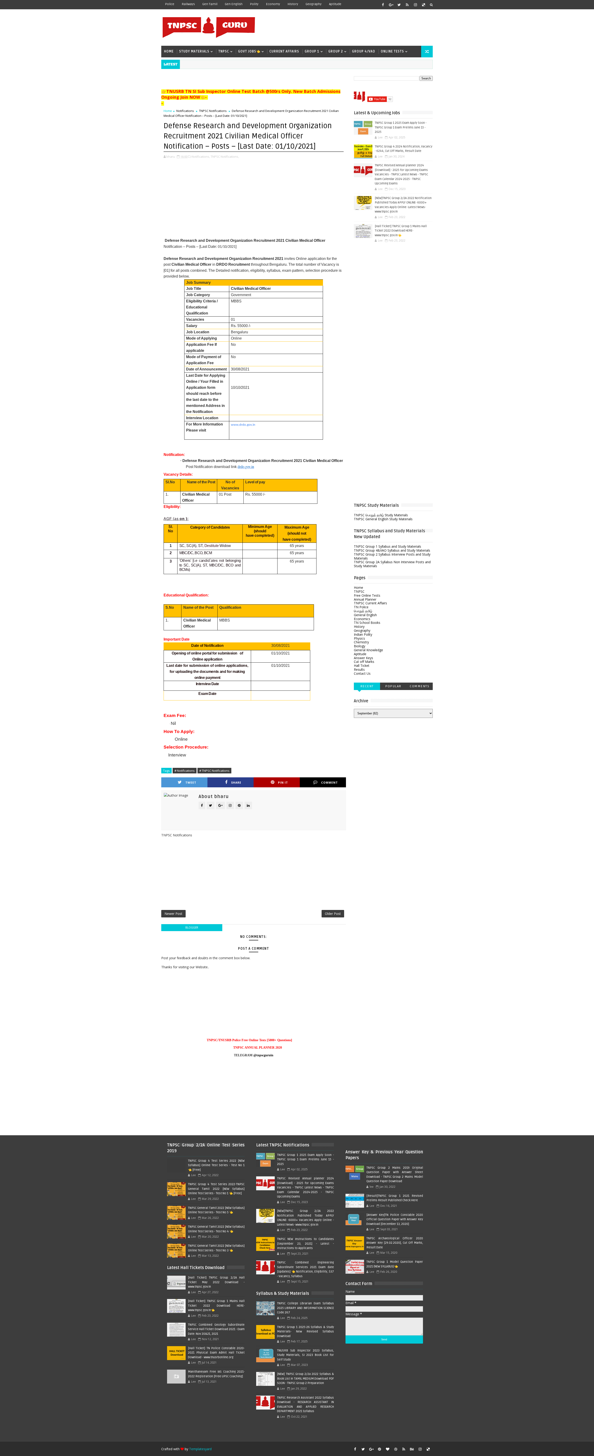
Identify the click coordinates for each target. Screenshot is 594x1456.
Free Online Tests (367, 595)
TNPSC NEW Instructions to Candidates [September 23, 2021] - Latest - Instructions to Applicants (305, 1243)
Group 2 (335, 51)
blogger (191, 927)
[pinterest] (379, 1449)
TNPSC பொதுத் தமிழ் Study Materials (381, 515)
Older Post (333, 913)
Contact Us (362, 673)
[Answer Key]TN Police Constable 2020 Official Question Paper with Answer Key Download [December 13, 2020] (394, 1219)
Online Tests (392, 51)
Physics (359, 638)
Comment (329, 783)
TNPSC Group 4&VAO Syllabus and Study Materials (392, 550)
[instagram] (415, 4)
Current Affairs (284, 51)
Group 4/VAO (363, 51)
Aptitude (335, 4)
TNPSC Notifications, (225, 156)
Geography (314, 4)
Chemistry (361, 642)
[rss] (407, 4)
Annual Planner (365, 599)
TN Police (361, 607)
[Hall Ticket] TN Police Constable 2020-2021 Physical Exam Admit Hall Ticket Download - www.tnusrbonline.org (216, 1352)
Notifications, (201, 156)
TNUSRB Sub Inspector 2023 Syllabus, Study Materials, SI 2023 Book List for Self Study (305, 1355)
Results (359, 669)
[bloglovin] (387, 1449)
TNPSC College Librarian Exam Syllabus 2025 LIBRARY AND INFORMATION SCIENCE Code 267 (305, 1308)
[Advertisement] (347, 27)
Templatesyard (200, 1449)
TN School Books (367, 622)
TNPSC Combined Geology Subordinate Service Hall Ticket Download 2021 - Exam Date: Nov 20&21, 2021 (216, 1329)
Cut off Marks (364, 661)
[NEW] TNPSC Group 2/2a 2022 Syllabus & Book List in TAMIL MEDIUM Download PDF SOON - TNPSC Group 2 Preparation (305, 1378)
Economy (273, 4)
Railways (188, 4)
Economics (362, 619)
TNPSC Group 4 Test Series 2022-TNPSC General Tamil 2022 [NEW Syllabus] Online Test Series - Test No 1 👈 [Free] (216, 1188)
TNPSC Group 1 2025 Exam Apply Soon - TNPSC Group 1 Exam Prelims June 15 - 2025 (400, 127)
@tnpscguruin (263, 1055)
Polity (254, 4)
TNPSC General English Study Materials (383, 519)
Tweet (190, 783)
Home (169, 51)
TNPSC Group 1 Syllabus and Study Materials (387, 546)
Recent (367, 686)
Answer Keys (363, 658)
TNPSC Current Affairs (370, 603)
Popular (393, 686)
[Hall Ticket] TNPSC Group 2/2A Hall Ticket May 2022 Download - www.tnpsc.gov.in (216, 1282)
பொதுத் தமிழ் (363, 611)
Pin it (283, 783)
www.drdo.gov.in (243, 425)
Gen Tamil (209, 4)
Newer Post (173, 913)
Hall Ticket (361, 665)
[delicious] (423, 4)
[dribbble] (395, 1449)
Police (169, 4)
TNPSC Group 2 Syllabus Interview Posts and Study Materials (392, 556)
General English (365, 615)
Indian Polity (363, 634)
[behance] (411, 1449)
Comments (419, 686)
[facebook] (382, 4)
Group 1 (312, 51)
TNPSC (223, 51)
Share (236, 783)
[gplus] (390, 4)
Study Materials (194, 51)
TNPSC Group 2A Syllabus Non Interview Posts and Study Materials (392, 564)
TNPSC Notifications (213, 111)
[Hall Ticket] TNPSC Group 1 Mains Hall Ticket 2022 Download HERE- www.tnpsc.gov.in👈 (401, 230)
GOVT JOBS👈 (249, 51)
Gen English (233, 4)
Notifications (185, 111)
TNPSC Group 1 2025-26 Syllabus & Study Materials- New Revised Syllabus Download (305, 1331)
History (292, 4)
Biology (359, 646)
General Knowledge (368, 650)
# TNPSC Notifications (214, 771)
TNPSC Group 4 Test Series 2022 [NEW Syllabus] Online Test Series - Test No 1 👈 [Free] (216, 1165)
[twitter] (399, 4)
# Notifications (184, 771)
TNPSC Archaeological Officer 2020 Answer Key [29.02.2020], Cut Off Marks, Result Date (394, 1243)
